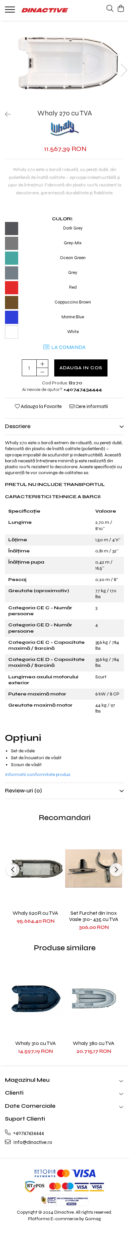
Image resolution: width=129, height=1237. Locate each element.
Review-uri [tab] (23, 790)
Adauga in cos (81, 368)
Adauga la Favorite (41, 406)
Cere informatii (91, 406)
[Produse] (11, 11)
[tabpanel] (64, 63)
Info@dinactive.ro (32, 1142)
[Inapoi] (5, 114)
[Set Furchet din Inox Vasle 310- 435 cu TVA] (93, 868)
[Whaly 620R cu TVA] (35, 868)
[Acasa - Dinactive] (44, 10)
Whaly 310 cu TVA (35, 1043)
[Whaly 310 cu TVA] (35, 998)
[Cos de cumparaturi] (120, 9)
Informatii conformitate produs (37, 774)
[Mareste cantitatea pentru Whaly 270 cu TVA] (42, 363)
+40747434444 (28, 1133)
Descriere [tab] (17, 426)
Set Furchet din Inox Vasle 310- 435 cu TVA (93, 916)
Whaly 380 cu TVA (93, 1043)
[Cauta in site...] (110, 9)
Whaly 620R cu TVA (35, 913)
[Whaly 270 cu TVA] (64, 63)
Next (123, 70)
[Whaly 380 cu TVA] (93, 998)
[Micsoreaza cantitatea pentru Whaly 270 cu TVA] (42, 372)
